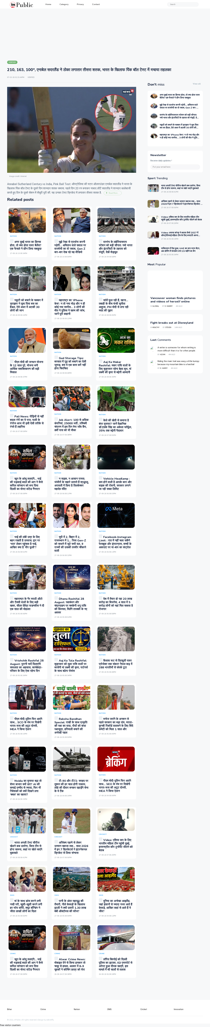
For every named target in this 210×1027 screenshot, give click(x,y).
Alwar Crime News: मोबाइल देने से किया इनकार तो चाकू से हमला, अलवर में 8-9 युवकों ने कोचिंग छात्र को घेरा (69, 964)
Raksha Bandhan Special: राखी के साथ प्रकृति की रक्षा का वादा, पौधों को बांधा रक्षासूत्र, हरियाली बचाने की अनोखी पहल (70, 726)
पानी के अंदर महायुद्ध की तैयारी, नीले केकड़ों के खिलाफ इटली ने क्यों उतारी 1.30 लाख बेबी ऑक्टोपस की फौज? (70, 906)
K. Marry (169, 306)
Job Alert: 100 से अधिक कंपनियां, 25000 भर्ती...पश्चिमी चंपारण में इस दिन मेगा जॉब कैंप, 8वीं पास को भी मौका (71, 425)
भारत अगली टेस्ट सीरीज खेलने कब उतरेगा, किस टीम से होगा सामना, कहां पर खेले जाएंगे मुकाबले (26, 848)
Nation (77, 1009)
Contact (96, 4)
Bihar (9, 1009)
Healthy (155, 327)
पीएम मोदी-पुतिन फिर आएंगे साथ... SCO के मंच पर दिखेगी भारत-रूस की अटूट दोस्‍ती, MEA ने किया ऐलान (26, 724)
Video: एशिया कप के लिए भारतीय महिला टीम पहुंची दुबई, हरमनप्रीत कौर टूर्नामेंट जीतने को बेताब (116, 845)
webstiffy (50, 1020)
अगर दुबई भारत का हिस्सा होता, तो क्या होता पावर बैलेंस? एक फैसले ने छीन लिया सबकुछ (25, 245)
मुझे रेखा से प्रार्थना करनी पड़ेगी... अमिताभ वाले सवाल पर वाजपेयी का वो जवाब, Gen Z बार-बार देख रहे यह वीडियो (70, 247)
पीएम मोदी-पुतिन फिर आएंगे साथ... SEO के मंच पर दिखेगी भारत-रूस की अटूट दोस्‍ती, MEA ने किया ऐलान (115, 786)
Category (64, 4)
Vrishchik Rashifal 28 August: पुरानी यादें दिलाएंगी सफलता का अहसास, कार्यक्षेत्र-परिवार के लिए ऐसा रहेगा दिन (27, 666)
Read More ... (114, 193)
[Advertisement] (105, 34)
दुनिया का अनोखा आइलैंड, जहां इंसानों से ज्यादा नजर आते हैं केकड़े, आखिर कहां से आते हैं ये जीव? (115, 906)
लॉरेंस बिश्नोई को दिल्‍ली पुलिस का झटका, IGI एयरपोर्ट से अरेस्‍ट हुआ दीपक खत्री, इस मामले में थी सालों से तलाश (115, 964)
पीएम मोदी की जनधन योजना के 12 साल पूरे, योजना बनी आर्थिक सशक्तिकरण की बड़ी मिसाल (26, 367)
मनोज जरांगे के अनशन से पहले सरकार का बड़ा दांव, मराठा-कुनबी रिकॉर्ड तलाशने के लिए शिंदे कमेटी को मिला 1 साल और (116, 724)
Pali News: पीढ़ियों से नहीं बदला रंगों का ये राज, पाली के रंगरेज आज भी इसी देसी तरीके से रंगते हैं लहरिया (27, 422)
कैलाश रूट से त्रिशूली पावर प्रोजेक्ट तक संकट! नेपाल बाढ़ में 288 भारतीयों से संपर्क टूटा (115, 664)
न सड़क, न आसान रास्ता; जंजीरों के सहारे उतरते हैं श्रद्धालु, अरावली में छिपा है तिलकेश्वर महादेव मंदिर (71, 484)
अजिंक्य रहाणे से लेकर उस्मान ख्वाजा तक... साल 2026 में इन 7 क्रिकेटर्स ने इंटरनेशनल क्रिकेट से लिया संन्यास (71, 848)
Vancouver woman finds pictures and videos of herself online (173, 299)
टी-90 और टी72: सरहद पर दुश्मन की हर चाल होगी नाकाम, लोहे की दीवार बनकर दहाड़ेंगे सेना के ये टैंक (71, 786)
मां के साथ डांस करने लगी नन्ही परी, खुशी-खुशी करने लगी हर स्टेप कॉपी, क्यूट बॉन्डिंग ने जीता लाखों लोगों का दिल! (26, 906)
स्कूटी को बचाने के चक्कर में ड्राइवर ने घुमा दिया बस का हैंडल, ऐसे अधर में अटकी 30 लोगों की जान (26, 305)
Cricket (143, 1009)
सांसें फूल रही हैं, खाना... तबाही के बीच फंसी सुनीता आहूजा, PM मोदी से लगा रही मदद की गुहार (113, 305)
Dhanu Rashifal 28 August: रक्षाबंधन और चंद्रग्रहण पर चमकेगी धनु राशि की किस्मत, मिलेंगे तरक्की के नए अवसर (70, 605)
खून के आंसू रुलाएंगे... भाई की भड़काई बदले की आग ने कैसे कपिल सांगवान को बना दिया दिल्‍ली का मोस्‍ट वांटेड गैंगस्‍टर (26, 484)
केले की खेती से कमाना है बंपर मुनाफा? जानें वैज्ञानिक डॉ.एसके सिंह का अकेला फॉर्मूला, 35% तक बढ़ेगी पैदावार (115, 425)
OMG (109, 1009)
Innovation (178, 1009)
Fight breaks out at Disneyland (171, 323)
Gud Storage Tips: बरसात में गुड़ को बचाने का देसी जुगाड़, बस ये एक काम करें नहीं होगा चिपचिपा (70, 363)
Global (155, 306)
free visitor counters (10, 1025)
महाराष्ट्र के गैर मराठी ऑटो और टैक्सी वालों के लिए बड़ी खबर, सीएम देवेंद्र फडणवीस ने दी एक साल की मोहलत (27, 604)
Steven (168, 327)
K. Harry (164, 368)
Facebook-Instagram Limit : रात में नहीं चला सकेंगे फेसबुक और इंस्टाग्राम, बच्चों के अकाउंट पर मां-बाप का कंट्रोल (115, 542)
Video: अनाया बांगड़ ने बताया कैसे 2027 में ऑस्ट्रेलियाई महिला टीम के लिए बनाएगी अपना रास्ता (179, 235)
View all (197, 84)
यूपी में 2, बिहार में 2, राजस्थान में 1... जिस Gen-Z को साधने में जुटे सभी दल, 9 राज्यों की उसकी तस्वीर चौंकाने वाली (70, 544)
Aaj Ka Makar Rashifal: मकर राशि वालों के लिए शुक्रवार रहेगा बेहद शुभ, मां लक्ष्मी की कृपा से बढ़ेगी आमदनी (115, 367)
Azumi (162, 355)
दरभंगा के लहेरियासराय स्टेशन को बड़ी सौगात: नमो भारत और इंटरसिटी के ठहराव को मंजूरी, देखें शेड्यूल (115, 247)
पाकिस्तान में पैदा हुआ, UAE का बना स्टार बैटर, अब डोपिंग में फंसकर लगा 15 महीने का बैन (180, 250)
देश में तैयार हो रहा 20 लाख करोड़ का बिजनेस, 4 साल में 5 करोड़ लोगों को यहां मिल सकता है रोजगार (116, 604)
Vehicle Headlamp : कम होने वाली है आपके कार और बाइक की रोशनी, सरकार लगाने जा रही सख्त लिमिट (115, 484)
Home (48, 4)
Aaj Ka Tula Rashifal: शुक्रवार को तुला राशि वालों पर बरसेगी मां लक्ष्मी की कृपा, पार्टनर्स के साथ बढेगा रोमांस (71, 666)
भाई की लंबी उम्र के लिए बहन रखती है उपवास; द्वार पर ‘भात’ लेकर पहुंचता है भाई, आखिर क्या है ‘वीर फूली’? (25, 542)
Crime (43, 1009)
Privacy (80, 4)
